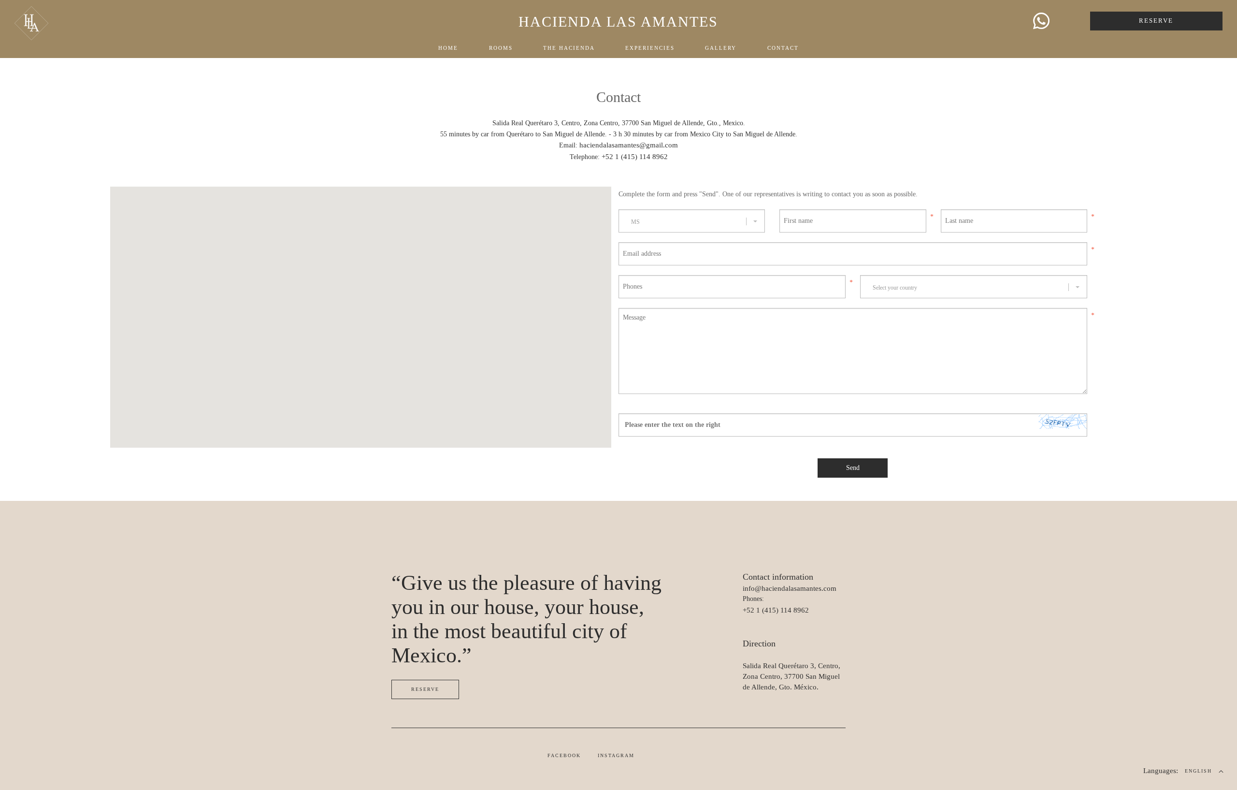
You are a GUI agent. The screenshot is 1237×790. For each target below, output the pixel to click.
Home (448, 48)
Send (853, 467)
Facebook (564, 755)
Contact (783, 48)
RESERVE (1156, 20)
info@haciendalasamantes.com (789, 588)
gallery (720, 48)
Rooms (501, 48)
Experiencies (650, 48)
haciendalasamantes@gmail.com (628, 145)
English (1198, 771)
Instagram (616, 755)
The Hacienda (569, 48)
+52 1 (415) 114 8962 (635, 157)
